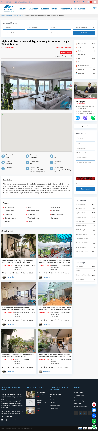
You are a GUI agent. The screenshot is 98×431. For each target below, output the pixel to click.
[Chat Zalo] (94, 415)
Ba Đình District (80, 204)
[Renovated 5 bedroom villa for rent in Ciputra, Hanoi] (30, 402)
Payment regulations (80, 406)
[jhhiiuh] (30, 410)
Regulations (77, 403)
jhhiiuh (38, 408)
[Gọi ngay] (94, 405)
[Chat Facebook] (94, 410)
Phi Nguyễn (10, 277)
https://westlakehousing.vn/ (86, 113)
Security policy (78, 392)
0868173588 (82, 108)
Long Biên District (81, 217)
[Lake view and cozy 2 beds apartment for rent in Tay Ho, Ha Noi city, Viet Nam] (30, 394)
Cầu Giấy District (81, 221)
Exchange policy (79, 401)
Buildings (45, 9)
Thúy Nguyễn (47, 371)
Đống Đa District (81, 225)
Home (3, 15)
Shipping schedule (55, 400)
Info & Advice (79, 9)
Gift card (52, 402)
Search (84, 33)
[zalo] (78, 117)
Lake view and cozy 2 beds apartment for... (40, 394)
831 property (90, 106)
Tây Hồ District (80, 212)
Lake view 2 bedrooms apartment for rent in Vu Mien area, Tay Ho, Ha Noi (18, 355)
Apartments (34, 9)
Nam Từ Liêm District (82, 243)
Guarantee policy (79, 398)
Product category (55, 405)
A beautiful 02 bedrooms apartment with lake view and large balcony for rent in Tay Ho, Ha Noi (55, 356)
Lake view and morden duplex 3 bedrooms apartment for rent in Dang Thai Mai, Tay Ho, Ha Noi (55, 309)
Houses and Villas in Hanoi (84, 275)
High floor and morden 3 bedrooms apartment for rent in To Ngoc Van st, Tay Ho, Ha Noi (18, 309)
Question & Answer (55, 394)
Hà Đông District (81, 247)
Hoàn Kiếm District (81, 208)
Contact (52, 397)
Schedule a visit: (81, 153)
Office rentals (66, 9)
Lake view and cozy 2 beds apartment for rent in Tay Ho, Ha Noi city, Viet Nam (17, 261)
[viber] (85, 117)
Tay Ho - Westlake (18, 15)
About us (22, 9)
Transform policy (79, 395)
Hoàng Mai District (81, 234)
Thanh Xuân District (82, 238)
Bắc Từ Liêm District (82, 251)
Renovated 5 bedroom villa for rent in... (41, 402)
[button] (70, 85)
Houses (54, 9)
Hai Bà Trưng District (82, 230)
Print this (86, 126)
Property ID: (6, 47)
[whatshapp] (94, 421)
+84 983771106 (7, 2)
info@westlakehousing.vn (24, 2)
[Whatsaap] (93, 117)
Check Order (54, 408)
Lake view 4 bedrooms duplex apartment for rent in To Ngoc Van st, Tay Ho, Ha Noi (54, 261)
